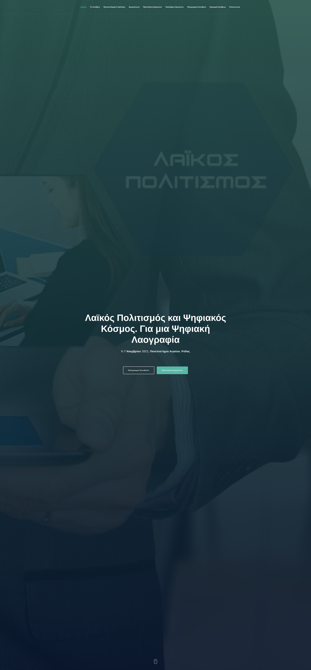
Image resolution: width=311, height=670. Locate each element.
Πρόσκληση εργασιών (152, 7)
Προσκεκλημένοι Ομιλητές (114, 7)
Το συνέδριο (95, 7)
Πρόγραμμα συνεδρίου (196, 7)
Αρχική (83, 7)
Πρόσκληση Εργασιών (172, 370)
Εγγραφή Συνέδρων (218, 7)
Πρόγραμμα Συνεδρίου (138, 370)
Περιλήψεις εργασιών (175, 7)
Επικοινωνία (234, 7)
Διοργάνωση (134, 7)
